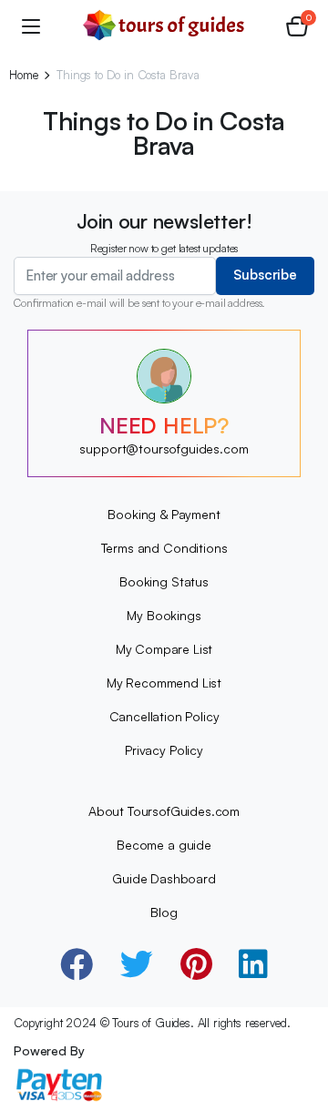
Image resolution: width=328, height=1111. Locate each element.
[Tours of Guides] (164, 25)
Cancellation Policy (164, 716)
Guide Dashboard (164, 878)
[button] (297, 25)
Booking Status (164, 581)
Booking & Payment (164, 514)
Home (23, 75)
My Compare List (164, 649)
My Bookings (163, 615)
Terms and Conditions (164, 548)
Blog (163, 912)
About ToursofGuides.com (164, 811)
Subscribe (265, 274)
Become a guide (164, 844)
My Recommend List (164, 682)
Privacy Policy (164, 750)
